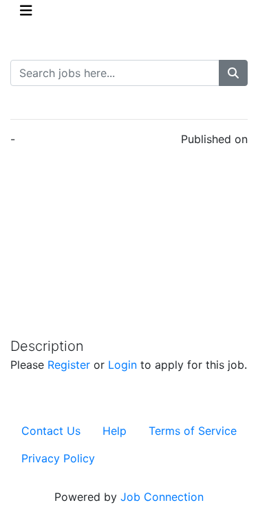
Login (122, 365)
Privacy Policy (58, 458)
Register (68, 365)
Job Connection (162, 497)
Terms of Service (193, 431)
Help (115, 431)
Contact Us (50, 431)
